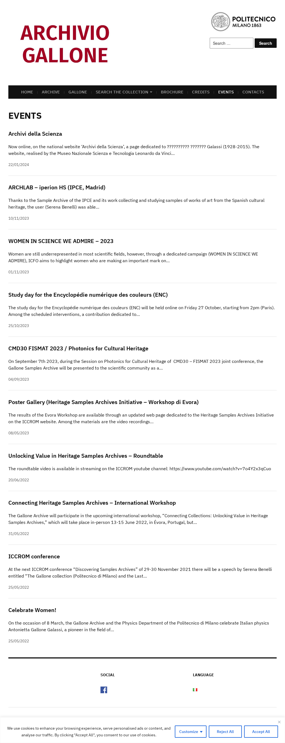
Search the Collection (122, 92)
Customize (188, 731)
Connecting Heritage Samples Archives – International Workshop (92, 502)
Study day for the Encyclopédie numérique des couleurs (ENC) (88, 294)
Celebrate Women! (32, 610)
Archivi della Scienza (35, 133)
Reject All (225, 731)
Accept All (261, 731)
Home (27, 92)
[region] (142, 730)
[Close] (279, 722)
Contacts (253, 92)
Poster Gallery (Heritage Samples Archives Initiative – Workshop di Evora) (103, 402)
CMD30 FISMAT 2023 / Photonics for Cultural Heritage (78, 348)
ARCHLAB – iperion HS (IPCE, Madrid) (56, 187)
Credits (201, 92)
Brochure (172, 92)
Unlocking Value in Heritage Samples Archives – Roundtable (85, 455)
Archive (51, 92)
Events (226, 92)
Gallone (77, 92)
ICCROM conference (34, 556)
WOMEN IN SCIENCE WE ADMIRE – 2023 (61, 241)
